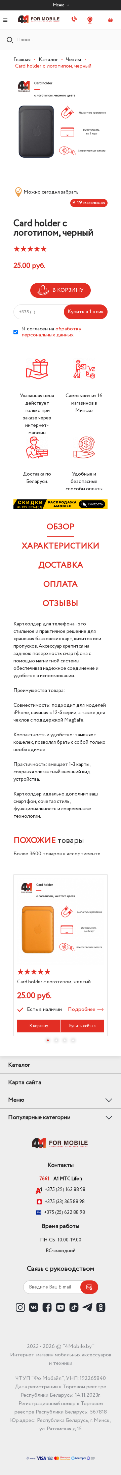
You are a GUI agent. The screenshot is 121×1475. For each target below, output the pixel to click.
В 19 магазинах (89, 203)
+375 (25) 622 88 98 (64, 1212)
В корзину (39, 1026)
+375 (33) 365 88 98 (65, 1201)
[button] (48, 1040)
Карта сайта (24, 1082)
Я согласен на (51, 332)
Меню (59, 5)
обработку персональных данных (51, 332)
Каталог (48, 60)
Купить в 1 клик (86, 312)
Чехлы (73, 60)
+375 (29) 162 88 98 (65, 1190)
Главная (22, 60)
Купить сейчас (82, 1026)
